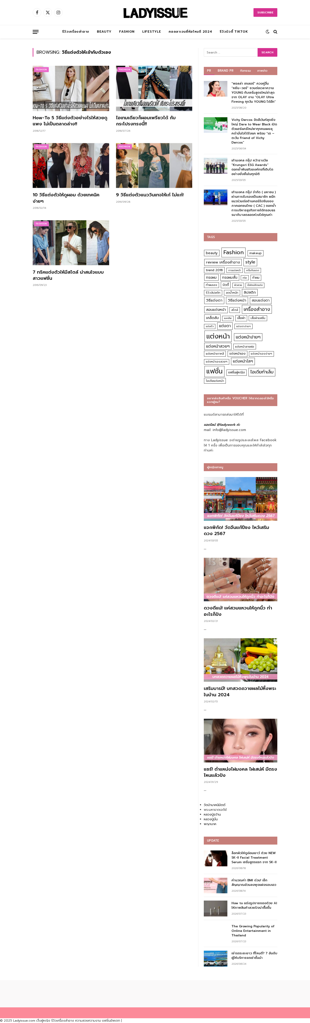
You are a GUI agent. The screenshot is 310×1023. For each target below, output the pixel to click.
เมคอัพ (228, 318)
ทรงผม (211, 277)
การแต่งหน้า (234, 270)
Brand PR (226, 70)
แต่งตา (225, 326)
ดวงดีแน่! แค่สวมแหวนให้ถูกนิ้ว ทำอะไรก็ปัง (238, 611)
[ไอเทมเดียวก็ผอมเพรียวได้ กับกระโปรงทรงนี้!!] (154, 88)
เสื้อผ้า (241, 318)
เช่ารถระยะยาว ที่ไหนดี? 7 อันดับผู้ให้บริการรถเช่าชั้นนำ (254, 955)
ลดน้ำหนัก (232, 292)
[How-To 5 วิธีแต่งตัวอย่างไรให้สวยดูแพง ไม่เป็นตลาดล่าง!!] (71, 88)
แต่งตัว (210, 326)
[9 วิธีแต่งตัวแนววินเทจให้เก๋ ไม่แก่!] (154, 165)
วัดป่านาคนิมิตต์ (214, 805)
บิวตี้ (226, 284)
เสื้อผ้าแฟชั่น (258, 318)
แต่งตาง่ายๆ (243, 326)
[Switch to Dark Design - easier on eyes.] (268, 32)
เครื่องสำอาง (257, 309)
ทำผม (255, 277)
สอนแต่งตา (261, 300)
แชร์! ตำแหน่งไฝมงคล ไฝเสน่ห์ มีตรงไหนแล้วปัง (240, 772)
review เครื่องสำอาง (223, 262)
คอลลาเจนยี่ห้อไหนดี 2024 (190, 31)
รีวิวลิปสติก (213, 292)
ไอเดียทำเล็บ (261, 371)
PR (209, 70)
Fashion (127, 31)
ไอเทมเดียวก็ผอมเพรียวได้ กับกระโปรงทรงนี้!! (146, 121)
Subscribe (265, 12)
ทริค (245, 278)
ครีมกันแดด (252, 270)
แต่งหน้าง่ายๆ (248, 337)
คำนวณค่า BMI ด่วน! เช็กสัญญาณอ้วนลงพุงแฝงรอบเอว (253, 882)
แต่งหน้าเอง (237, 353)
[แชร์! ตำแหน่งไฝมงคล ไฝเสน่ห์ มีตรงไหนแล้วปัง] (240, 740)
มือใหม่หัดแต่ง (255, 285)
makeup (255, 253)
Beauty (104, 31)
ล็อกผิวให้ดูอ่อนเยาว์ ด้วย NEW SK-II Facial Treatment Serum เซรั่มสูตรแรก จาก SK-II (254, 858)
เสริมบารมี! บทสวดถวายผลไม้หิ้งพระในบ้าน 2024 (240, 691)
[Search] (275, 32)
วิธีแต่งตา (214, 300)
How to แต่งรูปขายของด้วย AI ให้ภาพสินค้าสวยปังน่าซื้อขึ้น (254, 905)
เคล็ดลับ (212, 318)
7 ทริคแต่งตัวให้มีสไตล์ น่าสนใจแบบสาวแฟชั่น (68, 275)
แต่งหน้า (218, 336)
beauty (212, 253)
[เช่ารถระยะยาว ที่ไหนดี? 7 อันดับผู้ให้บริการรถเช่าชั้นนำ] (215, 958)
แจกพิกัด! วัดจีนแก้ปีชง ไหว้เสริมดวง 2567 (236, 530)
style (250, 262)
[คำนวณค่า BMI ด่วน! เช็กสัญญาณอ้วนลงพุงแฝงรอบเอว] (215, 885)
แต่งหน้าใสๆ (243, 361)
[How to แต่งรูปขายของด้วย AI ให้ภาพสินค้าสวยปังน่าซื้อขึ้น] (215, 908)
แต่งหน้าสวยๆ (218, 346)
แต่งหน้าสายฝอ (244, 346)
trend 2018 (214, 270)
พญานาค (210, 824)
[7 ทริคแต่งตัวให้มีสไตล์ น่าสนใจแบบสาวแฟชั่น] (71, 242)
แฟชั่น (214, 371)
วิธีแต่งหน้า (237, 300)
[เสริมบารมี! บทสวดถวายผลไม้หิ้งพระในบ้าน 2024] (240, 660)
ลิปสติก (250, 292)
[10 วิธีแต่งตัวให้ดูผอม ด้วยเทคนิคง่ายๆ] (71, 165)
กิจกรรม (245, 70)
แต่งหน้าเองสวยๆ (216, 362)
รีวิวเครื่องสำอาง (75, 31)
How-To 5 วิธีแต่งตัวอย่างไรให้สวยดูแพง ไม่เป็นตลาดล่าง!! (70, 121)
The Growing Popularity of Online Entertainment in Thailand (252, 931)
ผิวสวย (238, 285)
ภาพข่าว (262, 70)
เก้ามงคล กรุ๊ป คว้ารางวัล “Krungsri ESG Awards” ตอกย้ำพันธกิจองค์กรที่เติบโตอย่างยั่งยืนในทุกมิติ (252, 167)
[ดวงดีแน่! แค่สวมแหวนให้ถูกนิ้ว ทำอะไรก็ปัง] (240, 580)
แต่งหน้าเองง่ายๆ (261, 354)
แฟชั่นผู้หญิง (236, 372)
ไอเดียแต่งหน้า (215, 381)
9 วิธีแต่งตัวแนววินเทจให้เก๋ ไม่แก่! (150, 195)
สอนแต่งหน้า (216, 309)
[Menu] (36, 32)
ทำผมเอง (211, 285)
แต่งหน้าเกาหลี (215, 353)
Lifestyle (151, 31)
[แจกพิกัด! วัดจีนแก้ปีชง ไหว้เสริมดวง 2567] (240, 499)
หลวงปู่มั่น (211, 819)
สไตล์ (234, 310)
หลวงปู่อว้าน (212, 814)
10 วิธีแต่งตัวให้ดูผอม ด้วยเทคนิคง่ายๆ (66, 198)
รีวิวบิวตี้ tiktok (234, 31)
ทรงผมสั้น (229, 277)
